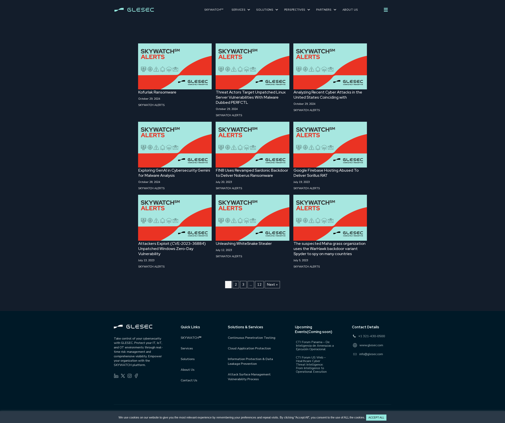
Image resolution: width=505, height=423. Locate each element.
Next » (272, 284)
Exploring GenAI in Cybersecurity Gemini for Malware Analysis (174, 173)
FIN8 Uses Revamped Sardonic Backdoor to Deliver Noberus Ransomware (252, 173)
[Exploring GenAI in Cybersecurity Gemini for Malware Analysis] (175, 144)
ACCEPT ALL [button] (376, 417)
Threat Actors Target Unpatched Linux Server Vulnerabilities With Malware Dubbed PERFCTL (251, 97)
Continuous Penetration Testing (251, 338)
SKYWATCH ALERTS (151, 105)
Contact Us (189, 380)
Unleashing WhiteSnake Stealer (244, 243)
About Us (350, 10)
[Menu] (386, 10)
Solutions (264, 10)
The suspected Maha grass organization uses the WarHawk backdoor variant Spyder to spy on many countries (330, 248)
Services (239, 10)
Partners (324, 10)
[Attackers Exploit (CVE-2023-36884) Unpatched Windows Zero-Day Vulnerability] (175, 217)
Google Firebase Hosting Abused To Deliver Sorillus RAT (326, 173)
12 (259, 284)
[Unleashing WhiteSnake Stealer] (252, 217)
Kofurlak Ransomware (157, 92)
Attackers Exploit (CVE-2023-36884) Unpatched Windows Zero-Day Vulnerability (172, 248)
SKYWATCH (214, 10)
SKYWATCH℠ (191, 338)
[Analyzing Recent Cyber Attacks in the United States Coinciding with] (330, 66)
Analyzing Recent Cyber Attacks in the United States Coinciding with (328, 95)
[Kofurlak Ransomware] (175, 66)
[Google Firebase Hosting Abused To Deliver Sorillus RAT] (330, 144)
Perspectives (294, 10)
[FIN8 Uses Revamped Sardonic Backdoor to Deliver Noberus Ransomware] (252, 144)
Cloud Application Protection (249, 348)
